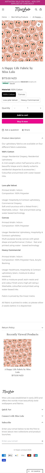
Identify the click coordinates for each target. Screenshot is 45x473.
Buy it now (22, 121)
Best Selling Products (19, 17)
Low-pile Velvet (10, 100)
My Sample (35, 471)
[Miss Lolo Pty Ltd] (22, 9)
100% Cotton (9, 94)
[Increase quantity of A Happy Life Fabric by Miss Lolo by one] (40, 108)
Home (4, 17)
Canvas (21, 94)
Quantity (6, 108)
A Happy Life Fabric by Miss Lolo (18, 370)
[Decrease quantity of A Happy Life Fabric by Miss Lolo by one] (14, 108)
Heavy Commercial (30, 100)
